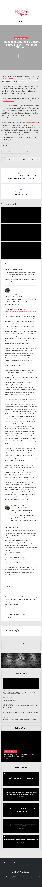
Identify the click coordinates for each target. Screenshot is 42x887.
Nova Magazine (7, 877)
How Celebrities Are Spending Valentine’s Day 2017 (21, 840)
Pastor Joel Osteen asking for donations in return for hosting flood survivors (21, 777)
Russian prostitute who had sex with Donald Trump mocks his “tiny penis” (19, 755)
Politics (21, 51)
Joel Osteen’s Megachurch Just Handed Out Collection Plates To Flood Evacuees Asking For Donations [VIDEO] (21, 810)
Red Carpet (21, 842)
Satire (6, 758)
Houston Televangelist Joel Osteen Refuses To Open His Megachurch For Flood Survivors (21, 793)
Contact (11, 863)
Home (3, 863)
